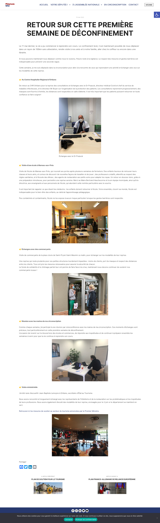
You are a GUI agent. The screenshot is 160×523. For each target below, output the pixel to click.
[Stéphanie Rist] (10, 5)
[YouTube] (87, 510)
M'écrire (149, 5)
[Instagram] (76, 510)
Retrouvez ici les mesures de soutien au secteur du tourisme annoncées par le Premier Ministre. (59, 411)
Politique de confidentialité (86, 519)
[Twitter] (83, 510)
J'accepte (68, 519)
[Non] (157, 518)
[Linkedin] (80, 510)
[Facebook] (72, 510)
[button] (157, 15)
